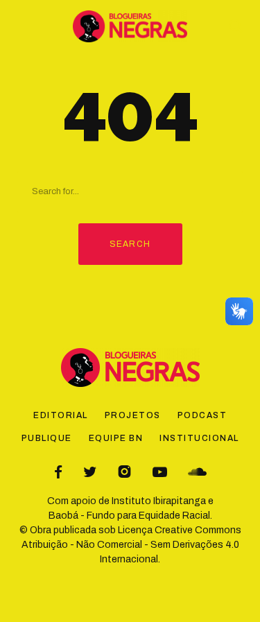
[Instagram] (124, 472)
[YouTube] (160, 472)
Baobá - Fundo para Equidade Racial (129, 515)
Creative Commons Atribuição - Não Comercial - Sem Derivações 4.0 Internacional (131, 544)
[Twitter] (89, 472)
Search (130, 244)
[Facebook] (58, 472)
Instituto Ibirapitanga (159, 501)
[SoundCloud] (197, 472)
